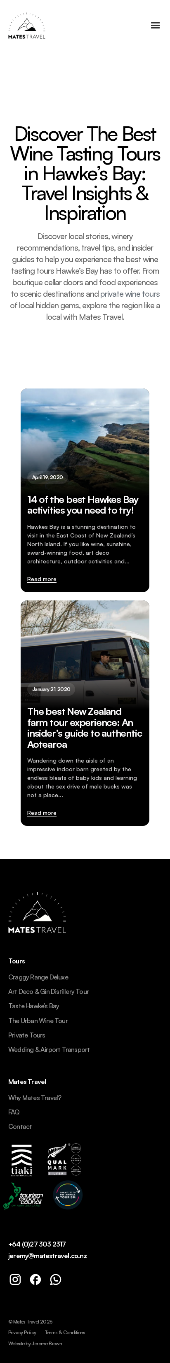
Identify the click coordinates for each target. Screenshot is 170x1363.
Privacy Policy (22, 1332)
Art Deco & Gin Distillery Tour (48, 992)
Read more (42, 578)
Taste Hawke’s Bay (33, 1006)
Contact (20, 1126)
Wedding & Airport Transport (49, 1050)
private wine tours (130, 293)
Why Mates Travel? (34, 1098)
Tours (16, 961)
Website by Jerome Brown (35, 1344)
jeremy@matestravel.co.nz (47, 1256)
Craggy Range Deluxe (38, 977)
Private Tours (26, 1035)
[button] (155, 25)
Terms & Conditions (65, 1332)
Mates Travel (27, 1082)
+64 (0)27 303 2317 (37, 1244)
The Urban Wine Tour (38, 1021)
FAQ (14, 1112)
